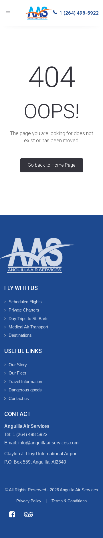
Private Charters (24, 310)
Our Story (18, 364)
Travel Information (25, 381)
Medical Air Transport (28, 326)
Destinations (20, 335)
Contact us (19, 398)
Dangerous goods (25, 389)
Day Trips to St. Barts (29, 318)
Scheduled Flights (25, 301)
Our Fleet (17, 373)
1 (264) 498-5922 (79, 13)
